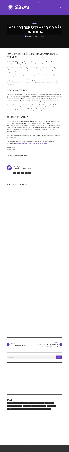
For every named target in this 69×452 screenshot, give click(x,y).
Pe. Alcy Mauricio (51, 405)
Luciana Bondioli (36, 405)
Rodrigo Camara (23, 155)
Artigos (35, 23)
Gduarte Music (11, 405)
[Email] (29, 173)
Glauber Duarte (27, 405)
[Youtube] (36, 2)
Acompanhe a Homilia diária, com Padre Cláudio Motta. (31, 143)
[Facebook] (28, 2)
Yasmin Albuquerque (45, 408)
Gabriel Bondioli (49, 402)
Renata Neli (27, 408)
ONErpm (43, 405)
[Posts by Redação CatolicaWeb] (26, 36)
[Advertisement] (34, 379)
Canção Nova (19, 402)
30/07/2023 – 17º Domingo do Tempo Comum (19, 323)
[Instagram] (31, 2)
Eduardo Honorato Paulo (38, 402)
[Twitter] (34, 2)
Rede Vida (21, 408)
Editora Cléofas (27, 402)
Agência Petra (11, 402)
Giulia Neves (18, 405)
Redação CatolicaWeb (32, 36)
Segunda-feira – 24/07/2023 (45, 322)
